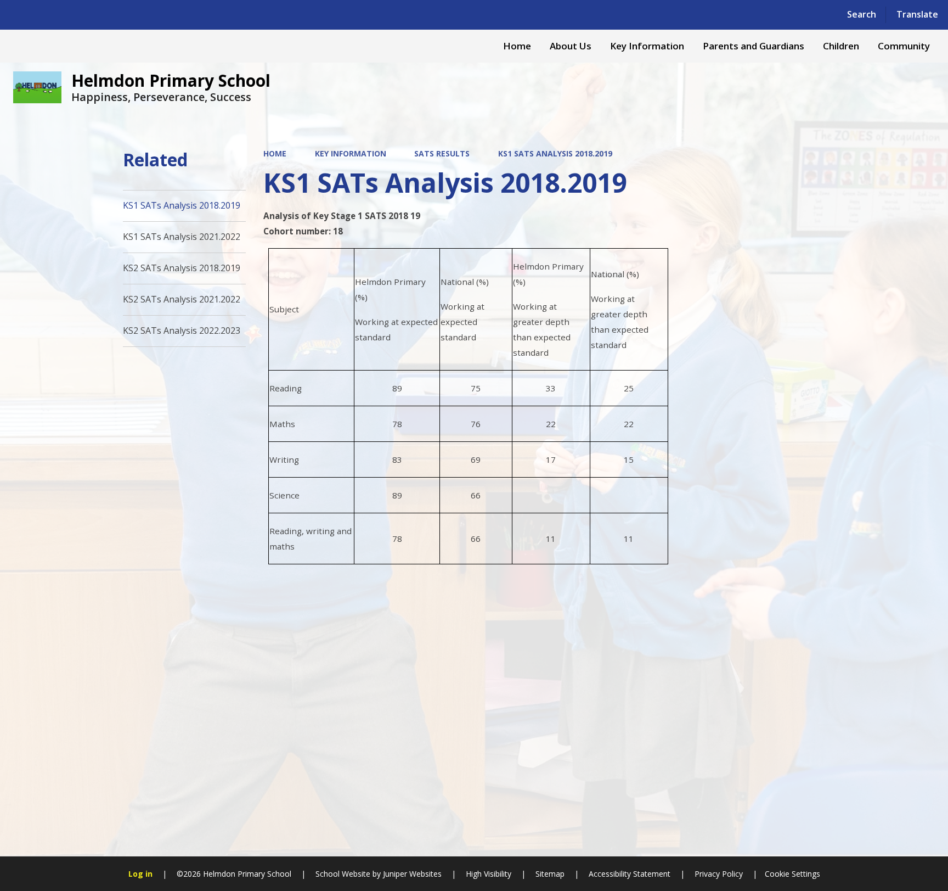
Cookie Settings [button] (792, 873)
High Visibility (488, 873)
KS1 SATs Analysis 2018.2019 (555, 153)
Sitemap (550, 873)
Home (274, 153)
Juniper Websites (411, 873)
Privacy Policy (719, 873)
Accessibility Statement (629, 873)
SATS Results (442, 153)
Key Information (350, 153)
